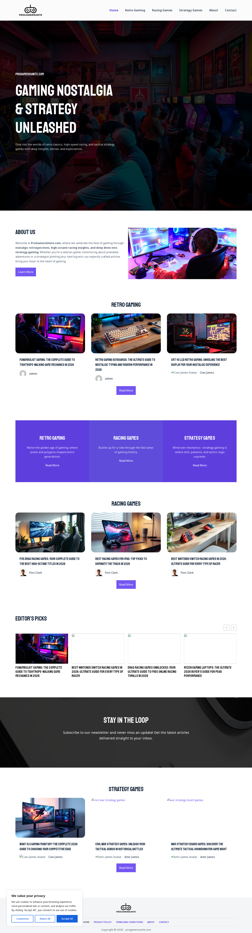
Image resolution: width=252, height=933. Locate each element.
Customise (22, 918)
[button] (234, 627)
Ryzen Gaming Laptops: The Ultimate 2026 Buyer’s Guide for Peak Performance (151, 672)
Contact (231, 10)
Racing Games (162, 10)
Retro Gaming (135, 10)
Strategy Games (190, 10)
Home (113, 10)
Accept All (67, 918)
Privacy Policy (103, 922)
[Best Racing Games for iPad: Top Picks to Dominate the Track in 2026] (126, 532)
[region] (44, 908)
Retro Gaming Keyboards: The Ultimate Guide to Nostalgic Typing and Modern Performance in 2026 (125, 365)
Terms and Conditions (129, 922)
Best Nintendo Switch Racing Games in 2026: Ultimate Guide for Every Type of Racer (41, 672)
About (213, 10)
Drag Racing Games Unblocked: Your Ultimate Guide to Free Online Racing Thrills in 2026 (96, 672)
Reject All (45, 918)
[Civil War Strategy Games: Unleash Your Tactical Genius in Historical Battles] (126, 818)
